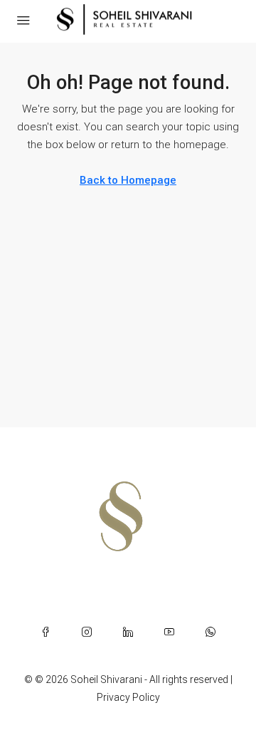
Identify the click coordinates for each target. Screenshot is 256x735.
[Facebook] (45, 632)
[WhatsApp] (210, 632)
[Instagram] (87, 632)
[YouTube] (169, 632)
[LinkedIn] (128, 632)
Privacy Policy (128, 697)
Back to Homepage (128, 180)
